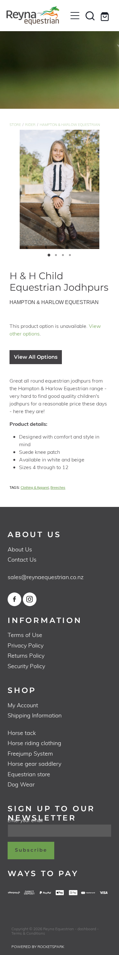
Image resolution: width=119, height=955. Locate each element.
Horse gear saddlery (34, 763)
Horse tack (22, 733)
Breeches (57, 487)
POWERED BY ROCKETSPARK (37, 946)
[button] (90, 15)
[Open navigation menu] (75, 15)
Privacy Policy (25, 645)
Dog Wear (21, 784)
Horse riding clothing (34, 743)
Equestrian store (29, 774)
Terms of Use (25, 635)
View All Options (35, 357)
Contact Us (22, 559)
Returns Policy (26, 655)
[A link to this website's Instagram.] (29, 599)
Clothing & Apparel (35, 487)
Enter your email (25, 820)
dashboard (86, 928)
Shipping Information (35, 715)
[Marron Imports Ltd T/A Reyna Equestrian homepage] (37, 15)
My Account (23, 705)
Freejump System (30, 753)
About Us (20, 549)
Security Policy (26, 666)
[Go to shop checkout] (105, 15)
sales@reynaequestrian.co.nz (45, 577)
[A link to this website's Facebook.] (14, 599)
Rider (30, 124)
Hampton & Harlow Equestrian (70, 124)
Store (15, 124)
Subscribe (31, 850)
